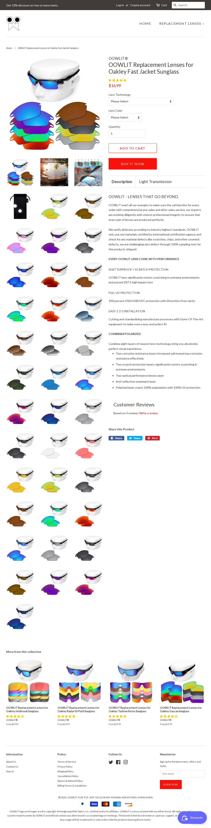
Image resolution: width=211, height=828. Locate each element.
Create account (140, 5)
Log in (120, 5)
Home (145, 23)
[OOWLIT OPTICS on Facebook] (118, 763)
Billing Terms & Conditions (72, 785)
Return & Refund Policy (70, 780)
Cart (164, 5)
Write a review (148, 413)
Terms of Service (66, 761)
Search (10, 771)
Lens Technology (120, 94)
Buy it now (132, 164)
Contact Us (12, 766)
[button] (118, 80)
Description (122, 181)
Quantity (114, 126)
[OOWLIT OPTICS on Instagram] (125, 763)
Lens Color (115, 110)
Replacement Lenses (180, 23)
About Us (11, 761)
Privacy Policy (65, 766)
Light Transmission (155, 181)
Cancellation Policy (67, 776)
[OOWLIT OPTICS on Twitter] (111, 763)
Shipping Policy (65, 771)
